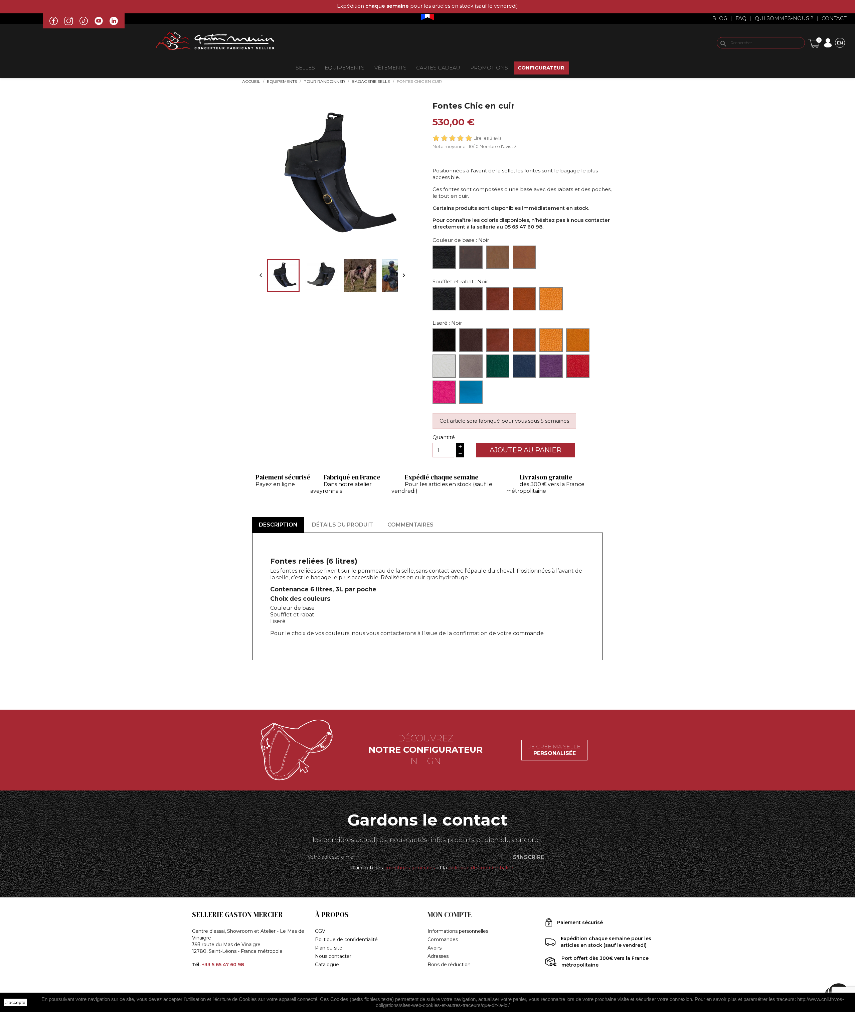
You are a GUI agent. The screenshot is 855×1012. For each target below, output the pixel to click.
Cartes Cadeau (438, 67)
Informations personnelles (458, 931)
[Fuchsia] (444, 392)
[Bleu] (524, 366)
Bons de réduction (449, 965)
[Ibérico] (497, 298)
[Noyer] (524, 298)
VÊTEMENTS (390, 67)
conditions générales (409, 868)
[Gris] (471, 366)
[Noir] (444, 257)
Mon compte (450, 914)
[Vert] (497, 366)
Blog (719, 18)
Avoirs (435, 948)
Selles (305, 67)
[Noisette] (524, 257)
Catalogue (327, 965)
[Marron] (471, 257)
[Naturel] (497, 257)
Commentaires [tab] (410, 525)
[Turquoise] (471, 392)
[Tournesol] (577, 340)
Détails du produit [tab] (342, 525)
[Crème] (444, 366)
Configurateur (541, 67)
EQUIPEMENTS (344, 67)
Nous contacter (333, 956)
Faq (740, 18)
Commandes (443, 939)
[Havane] (551, 340)
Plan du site (328, 948)
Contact (834, 18)
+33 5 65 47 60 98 (223, 965)
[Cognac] (551, 298)
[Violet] (551, 366)
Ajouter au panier (525, 450)
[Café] (471, 298)
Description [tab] (278, 525)
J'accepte (15, 1002)
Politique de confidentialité (346, 939)
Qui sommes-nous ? (784, 18)
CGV (320, 931)
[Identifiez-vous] (827, 42)
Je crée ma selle (554, 749)
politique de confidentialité (480, 868)
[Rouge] (577, 366)
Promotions (489, 67)
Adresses (438, 956)
